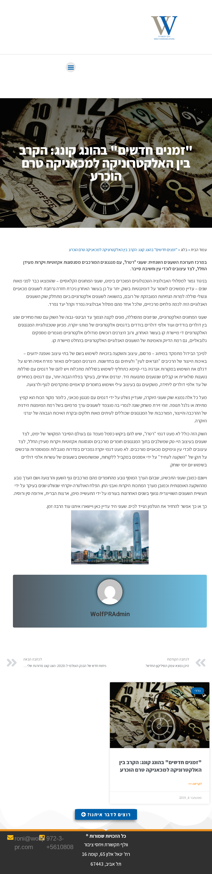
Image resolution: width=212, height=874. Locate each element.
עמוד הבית (199, 249)
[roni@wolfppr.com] (10, 837)
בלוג (184, 249)
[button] (71, 67)
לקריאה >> (195, 784)
